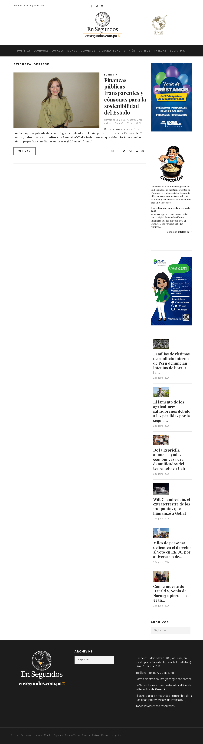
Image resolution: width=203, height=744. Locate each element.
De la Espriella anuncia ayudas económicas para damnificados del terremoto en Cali (169, 459)
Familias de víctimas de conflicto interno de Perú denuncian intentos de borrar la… (171, 363)
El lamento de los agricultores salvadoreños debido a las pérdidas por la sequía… (171, 411)
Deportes (88, 50)
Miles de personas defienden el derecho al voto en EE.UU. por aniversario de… (172, 549)
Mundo (72, 50)
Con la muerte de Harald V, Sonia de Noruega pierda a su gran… (171, 593)
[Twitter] (96, 6)
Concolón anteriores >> (179, 231)
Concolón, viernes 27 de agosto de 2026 (170, 209)
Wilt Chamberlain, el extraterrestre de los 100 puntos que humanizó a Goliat (171, 506)
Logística (177, 50)
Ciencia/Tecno (110, 50)
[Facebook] (92, 6)
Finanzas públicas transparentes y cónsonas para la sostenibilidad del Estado (125, 96)
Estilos (145, 50)
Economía (41, 50)
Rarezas (160, 50)
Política (23, 50)
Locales (58, 50)
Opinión (129, 50)
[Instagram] (102, 6)
